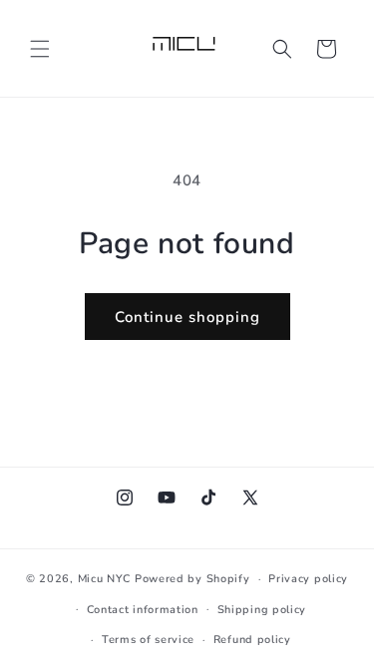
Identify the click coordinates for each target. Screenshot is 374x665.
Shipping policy (262, 609)
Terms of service (148, 639)
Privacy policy (308, 578)
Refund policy (252, 639)
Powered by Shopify (192, 578)
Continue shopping (187, 317)
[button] (40, 49)
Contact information (142, 609)
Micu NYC (105, 578)
